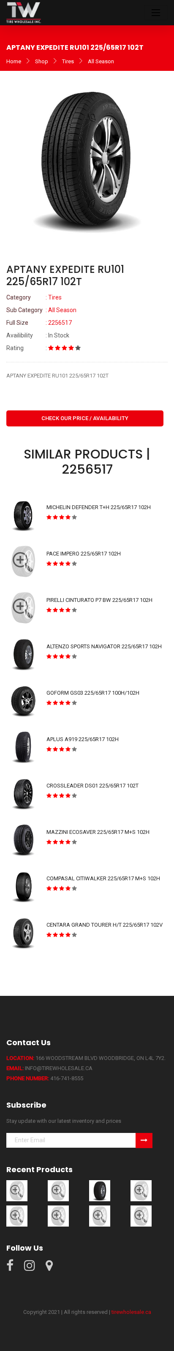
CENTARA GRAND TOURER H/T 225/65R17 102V (104, 925)
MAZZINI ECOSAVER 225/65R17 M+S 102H (98, 832)
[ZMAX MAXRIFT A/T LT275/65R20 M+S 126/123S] (17, 1216)
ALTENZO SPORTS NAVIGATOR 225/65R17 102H (104, 646)
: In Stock (37, 335)
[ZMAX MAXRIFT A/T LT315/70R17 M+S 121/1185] (99, 1216)
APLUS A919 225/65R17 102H (82, 739)
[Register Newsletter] (144, 1140)
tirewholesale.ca (131, 1312)
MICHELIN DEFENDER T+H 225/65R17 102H (98, 507)
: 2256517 (39, 322)
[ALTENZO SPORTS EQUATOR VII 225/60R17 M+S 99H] (17, 1190)
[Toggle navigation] (156, 12)
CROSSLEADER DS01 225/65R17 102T (92, 785)
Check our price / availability (84, 418)
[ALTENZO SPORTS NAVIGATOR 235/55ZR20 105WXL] (99, 1190)
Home (13, 61)
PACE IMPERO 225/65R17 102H (83, 553)
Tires (68, 61)
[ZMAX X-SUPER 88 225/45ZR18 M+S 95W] (141, 1216)
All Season (101, 61)
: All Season (41, 310)
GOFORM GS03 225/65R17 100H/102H (92, 693)
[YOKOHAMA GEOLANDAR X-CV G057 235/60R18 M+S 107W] (141, 1190)
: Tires (34, 297)
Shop (41, 61)
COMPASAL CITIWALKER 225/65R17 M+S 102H (103, 878)
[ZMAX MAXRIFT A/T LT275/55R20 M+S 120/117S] (58, 1216)
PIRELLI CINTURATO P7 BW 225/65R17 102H (99, 600)
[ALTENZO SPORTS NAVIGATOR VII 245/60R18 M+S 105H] (58, 1190)
